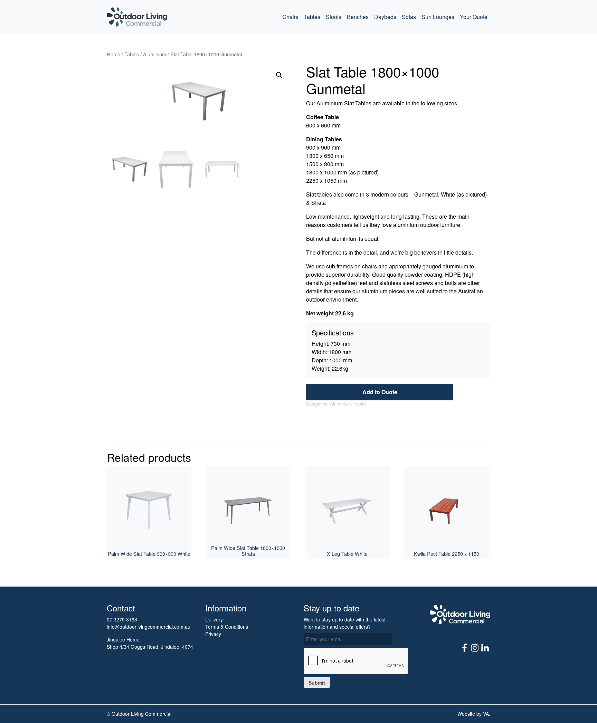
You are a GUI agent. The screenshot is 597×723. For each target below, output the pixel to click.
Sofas (409, 17)
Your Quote (473, 17)
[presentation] (356, 661)
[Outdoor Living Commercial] (137, 17)
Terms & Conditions (226, 626)
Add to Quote (379, 392)
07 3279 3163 (122, 619)
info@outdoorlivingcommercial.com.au (148, 626)
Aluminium (154, 54)
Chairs (290, 17)
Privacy (213, 633)
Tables (312, 17)
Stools (333, 17)
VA (486, 713)
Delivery (214, 619)
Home (113, 54)
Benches (358, 17)
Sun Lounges (437, 17)
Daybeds (385, 17)
